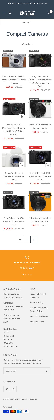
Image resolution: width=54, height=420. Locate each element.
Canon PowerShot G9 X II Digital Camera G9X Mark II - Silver (14, 79)
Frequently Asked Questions (38, 295)
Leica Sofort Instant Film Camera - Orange (40, 219)
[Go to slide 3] (28, 274)
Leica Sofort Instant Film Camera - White (40, 126)
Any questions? (37, 321)
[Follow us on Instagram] (13, 389)
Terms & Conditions (39, 316)
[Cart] (49, 12)
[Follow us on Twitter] (6, 389)
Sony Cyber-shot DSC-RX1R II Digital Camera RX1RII (13, 221)
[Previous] (20, 239)
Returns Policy (36, 302)
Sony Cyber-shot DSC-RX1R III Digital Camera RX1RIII (40, 176)
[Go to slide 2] (25, 274)
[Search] (10, 13)
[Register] (46, 371)
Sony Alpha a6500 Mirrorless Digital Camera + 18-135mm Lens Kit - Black (40, 81)
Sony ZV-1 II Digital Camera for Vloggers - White (14, 176)
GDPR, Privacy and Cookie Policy (39, 309)
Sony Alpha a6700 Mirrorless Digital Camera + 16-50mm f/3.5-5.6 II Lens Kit (13, 130)
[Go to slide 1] (23, 274)
